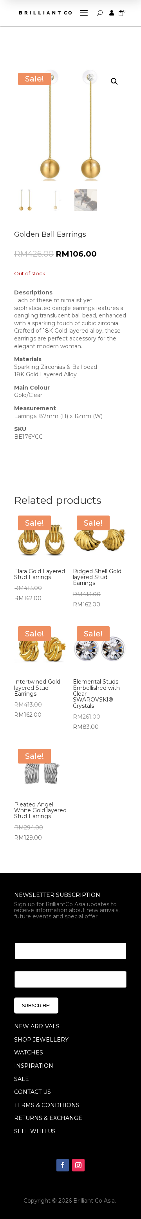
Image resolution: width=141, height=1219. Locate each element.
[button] (114, 81)
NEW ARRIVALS (37, 1026)
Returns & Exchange (48, 1118)
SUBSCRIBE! (36, 1005)
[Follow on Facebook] (62, 1165)
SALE (21, 1079)
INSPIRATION (33, 1065)
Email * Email (36, 933)
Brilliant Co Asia (94, 1200)
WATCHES (28, 1052)
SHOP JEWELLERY (41, 1039)
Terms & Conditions (47, 1105)
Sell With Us (35, 1131)
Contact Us (32, 1091)
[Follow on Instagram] (78, 1165)
